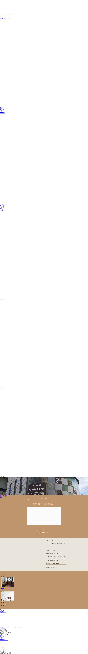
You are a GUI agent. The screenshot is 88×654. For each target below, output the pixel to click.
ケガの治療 (1, 209)
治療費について (2, 112)
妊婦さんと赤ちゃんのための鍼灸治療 (3, 207)
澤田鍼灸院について (3, 108)
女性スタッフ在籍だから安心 (2, 114)
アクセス (1, 111)
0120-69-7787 (45, 532)
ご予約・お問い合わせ (3, 650)
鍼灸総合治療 (2, 205)
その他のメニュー (2, 210)
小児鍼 (1, 208)
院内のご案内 (2, 110)
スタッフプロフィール (3, 109)
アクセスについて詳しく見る (4, 634)
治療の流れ (1, 204)
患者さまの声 (2, 647)
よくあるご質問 (2, 649)
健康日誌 (1, 648)
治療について (2, 203)
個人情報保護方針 (2, 651)
